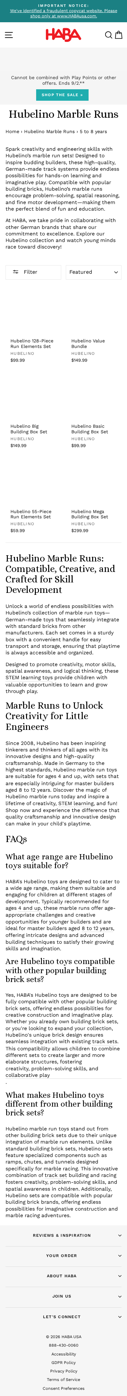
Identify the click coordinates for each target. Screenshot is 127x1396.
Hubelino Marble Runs (49, 131)
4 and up (29, 908)
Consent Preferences (64, 1388)
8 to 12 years (97, 928)
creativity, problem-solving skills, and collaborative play (52, 1071)
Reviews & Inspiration (62, 1235)
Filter (29, 272)
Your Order (62, 1255)
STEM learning (75, 803)
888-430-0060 (63, 1345)
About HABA (62, 1275)
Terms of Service (63, 1379)
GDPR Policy (63, 1362)
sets (101, 776)
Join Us (62, 1296)
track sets (104, 1041)
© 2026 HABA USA (63, 1336)
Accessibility (63, 1354)
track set (56, 1175)
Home (12, 131)
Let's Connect (62, 1316)
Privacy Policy (63, 1371)
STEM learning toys (29, 677)
